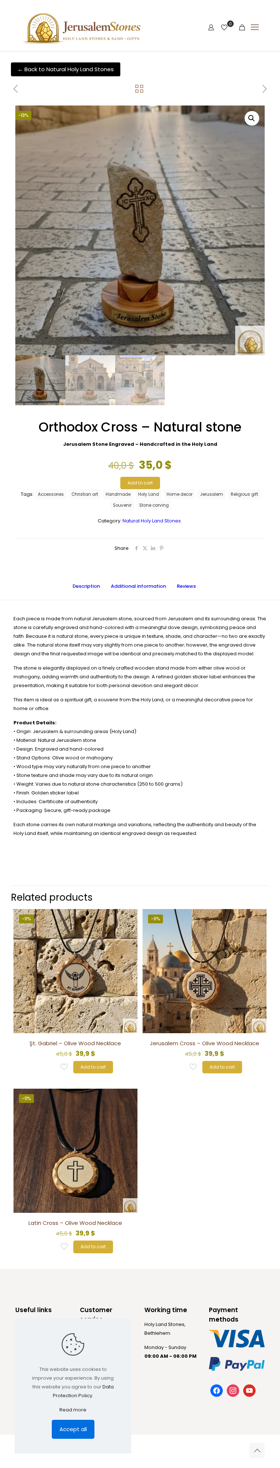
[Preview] (127, 950)
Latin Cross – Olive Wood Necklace (75, 1223)
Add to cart (140, 483)
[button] (252, 118)
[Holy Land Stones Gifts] (87, 27)
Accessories (51, 494)
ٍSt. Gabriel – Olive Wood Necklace (75, 1043)
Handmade (118, 494)
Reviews (190, 586)
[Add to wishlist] (127, 935)
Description (86, 586)
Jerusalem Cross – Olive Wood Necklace (204, 1043)
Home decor (179, 494)
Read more (72, 1409)
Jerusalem (211, 494)
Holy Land (148, 494)
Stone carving (154, 505)
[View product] (127, 919)
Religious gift (244, 494)
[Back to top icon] (257, 1450)
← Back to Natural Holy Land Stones (66, 69)
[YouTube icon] (231, 1450)
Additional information (138, 586)
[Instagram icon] (239, 1450)
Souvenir (122, 505)
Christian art (84, 494)
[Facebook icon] (224, 1450)
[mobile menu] (255, 27)
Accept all (73, 1429)
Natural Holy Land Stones (151, 520)
